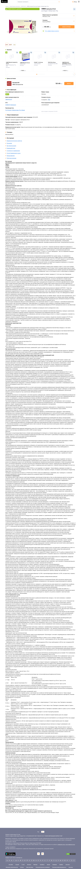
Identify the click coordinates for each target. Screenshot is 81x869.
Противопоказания (11, 145)
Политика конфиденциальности (59, 867)
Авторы (22, 867)
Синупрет (68, 864)
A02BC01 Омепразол (10, 104)
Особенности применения (13, 150)
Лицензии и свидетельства (12, 867)
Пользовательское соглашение (43, 867)
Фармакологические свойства (14, 140)
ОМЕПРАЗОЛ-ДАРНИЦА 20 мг (66, 63)
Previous (6, 73)
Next (74, 73)
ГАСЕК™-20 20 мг (38, 62)
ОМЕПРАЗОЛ (8, 99)
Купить (69, 83)
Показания (9, 143)
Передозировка (11, 155)
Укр (38, 831)
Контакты (71, 867)
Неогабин (11, 864)
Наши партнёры (29, 867)
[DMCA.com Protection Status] (71, 854)
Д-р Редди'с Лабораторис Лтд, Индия (15, 110)
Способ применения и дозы (13, 153)
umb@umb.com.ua (61, 844)
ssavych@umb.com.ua (70, 844)
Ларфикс (61, 864)
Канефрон (42, 864)
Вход (75, 1)
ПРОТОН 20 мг (52, 62)
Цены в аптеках (66, 26)
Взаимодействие (11, 148)
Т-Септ (23, 864)
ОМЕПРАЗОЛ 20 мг (25, 62)
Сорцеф (17, 864)
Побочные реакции (11, 158)
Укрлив (48, 864)
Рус (43, 831)
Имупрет (35, 864)
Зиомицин (54, 864)
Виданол (29, 864)
